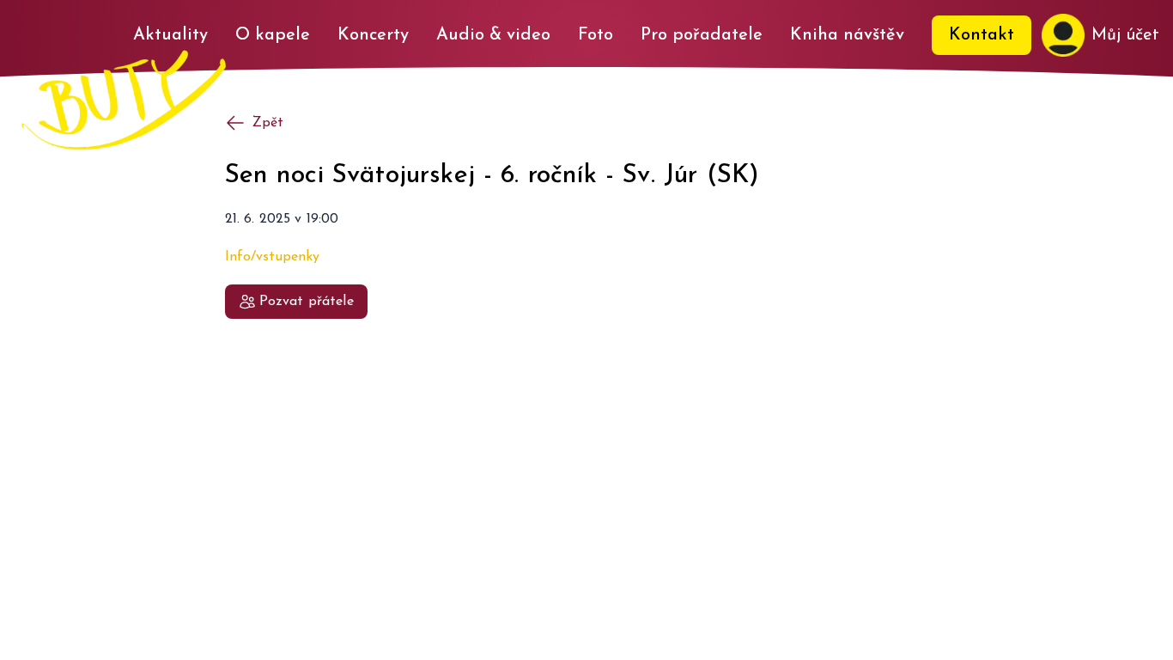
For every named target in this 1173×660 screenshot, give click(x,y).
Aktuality (170, 35)
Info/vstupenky (272, 257)
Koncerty (373, 35)
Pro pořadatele (702, 35)
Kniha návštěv (847, 35)
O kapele (272, 35)
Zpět (268, 123)
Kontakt (981, 35)
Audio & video (493, 35)
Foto (595, 35)
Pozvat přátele (306, 302)
